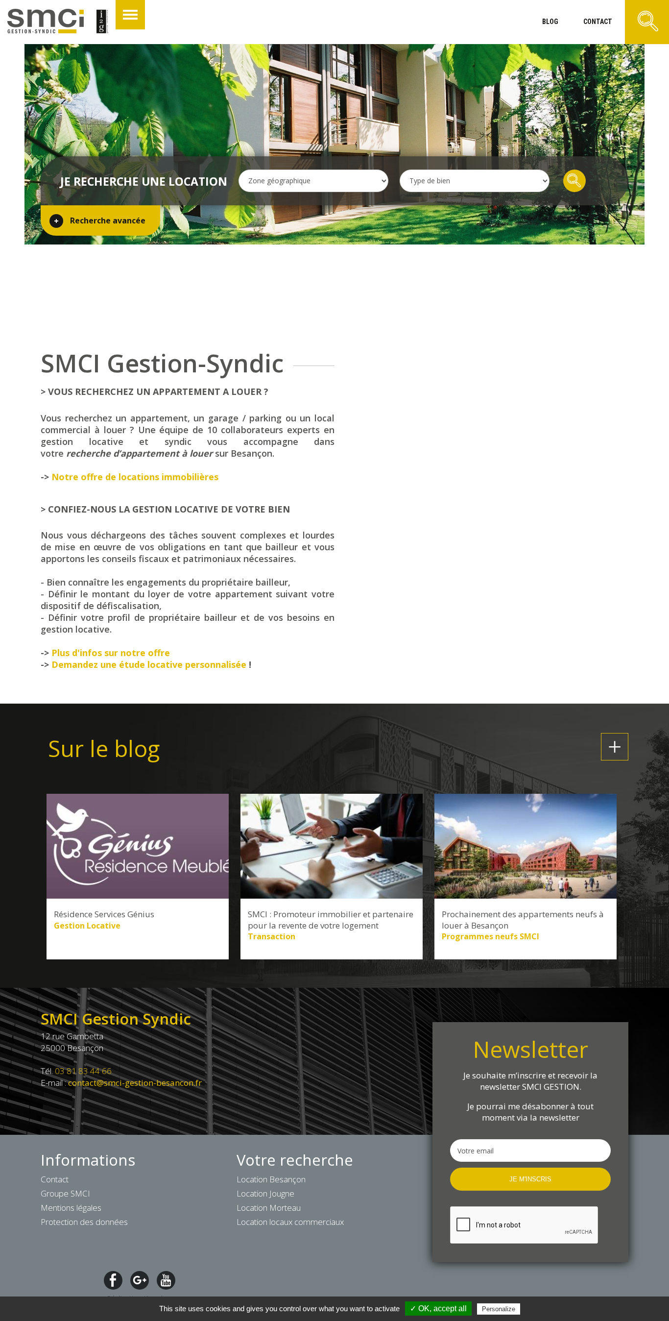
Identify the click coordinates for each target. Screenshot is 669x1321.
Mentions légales (71, 1207)
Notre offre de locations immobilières (134, 477)
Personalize (498, 1309)
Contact (55, 1179)
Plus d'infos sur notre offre (110, 653)
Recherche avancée (107, 220)
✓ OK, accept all (438, 1308)
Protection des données (84, 1221)
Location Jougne (265, 1193)
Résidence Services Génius (104, 914)
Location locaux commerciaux (290, 1221)
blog (550, 21)
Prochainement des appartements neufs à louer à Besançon (523, 919)
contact (597, 21)
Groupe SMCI (65, 1193)
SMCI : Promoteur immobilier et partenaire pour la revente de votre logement (330, 919)
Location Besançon (271, 1179)
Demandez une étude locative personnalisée (148, 664)
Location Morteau (269, 1207)
